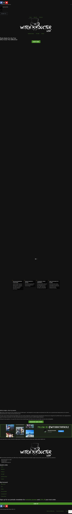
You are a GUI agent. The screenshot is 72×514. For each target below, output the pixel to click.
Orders (2, 489)
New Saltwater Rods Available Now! (6, 4)
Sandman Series (31, 33)
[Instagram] (4, 2)
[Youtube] (6, 2)
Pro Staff (37, 33)
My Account (3, 484)
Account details (4, 491)
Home (30, 17)
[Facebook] (1, 2)
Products (41, 17)
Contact (42, 33)
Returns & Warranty (50, 511)
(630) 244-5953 (5, 7)
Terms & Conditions (60, 511)
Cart (2, 486)
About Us (35, 17)
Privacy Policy (3, 496)
